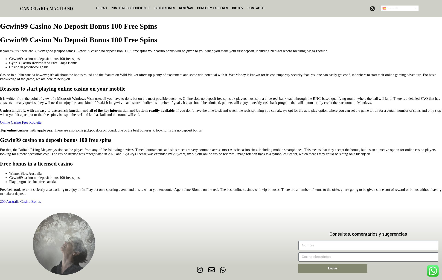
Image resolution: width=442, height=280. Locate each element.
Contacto (256, 8)
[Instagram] (372, 8)
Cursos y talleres (212, 8)
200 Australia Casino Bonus (20, 201)
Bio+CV (237, 8)
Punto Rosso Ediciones (130, 8)
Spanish (392, 8)
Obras (101, 8)
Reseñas (186, 8)
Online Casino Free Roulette (20, 122)
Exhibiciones (164, 8)
